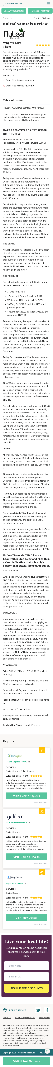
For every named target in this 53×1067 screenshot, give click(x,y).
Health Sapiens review (16, 762)
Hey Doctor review (14, 883)
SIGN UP (26, 988)
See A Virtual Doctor (14, 10)
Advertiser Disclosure (42, 18)
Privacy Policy (44, 1017)
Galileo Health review (16, 822)
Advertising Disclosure (25, 1017)
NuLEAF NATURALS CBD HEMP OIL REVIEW (24, 108)
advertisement (40, 802)
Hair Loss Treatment (40, 10)
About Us (7, 1017)
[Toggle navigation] (48, 3)
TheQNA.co (44, 1053)
